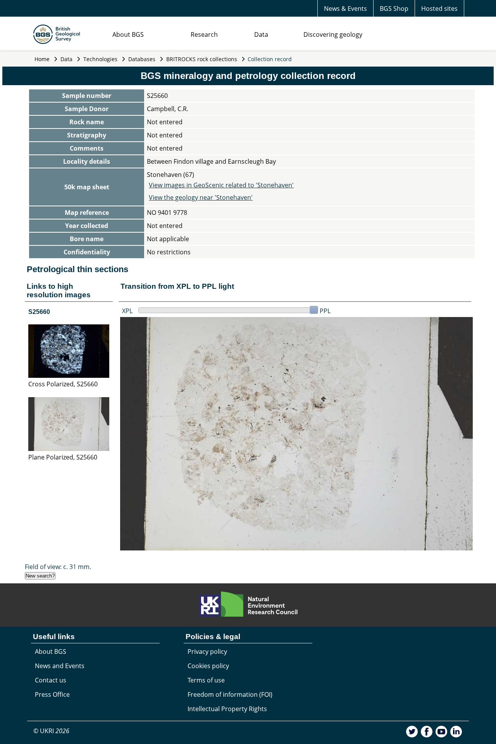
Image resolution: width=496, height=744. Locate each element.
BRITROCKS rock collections (201, 59)
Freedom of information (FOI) (230, 694)
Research (204, 34)
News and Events (59, 666)
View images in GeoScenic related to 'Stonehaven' (221, 185)
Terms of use (206, 680)
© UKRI (51, 731)
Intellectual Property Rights (227, 709)
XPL (127, 311)
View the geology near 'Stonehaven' (201, 197)
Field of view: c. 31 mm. (58, 566)
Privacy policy (207, 651)
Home (42, 59)
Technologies (100, 59)
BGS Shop (394, 8)
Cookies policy (208, 666)
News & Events (345, 8)
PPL (325, 311)
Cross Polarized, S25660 (63, 384)
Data (261, 34)
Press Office (52, 694)
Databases (141, 59)
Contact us (50, 680)
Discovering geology (332, 34)
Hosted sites (439, 8)
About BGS (128, 34)
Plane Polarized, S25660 (62, 457)
